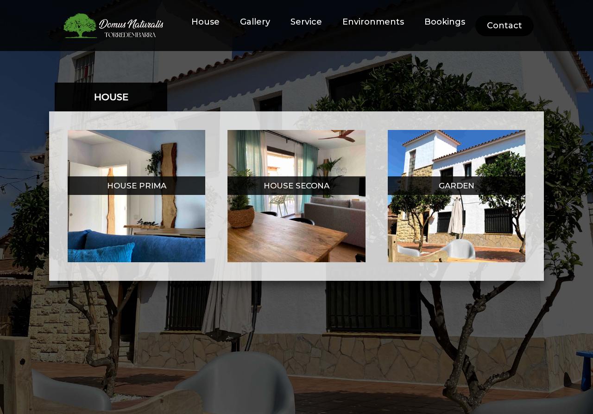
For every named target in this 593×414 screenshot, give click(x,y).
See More (136, 198)
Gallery (255, 22)
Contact (504, 25)
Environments (373, 22)
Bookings (444, 22)
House (205, 22)
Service (306, 22)
